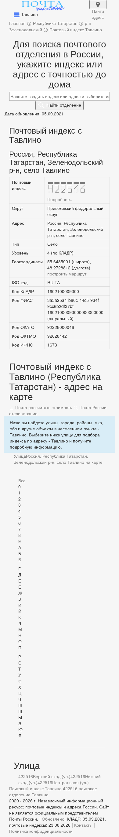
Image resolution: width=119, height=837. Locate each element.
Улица (20, 456)
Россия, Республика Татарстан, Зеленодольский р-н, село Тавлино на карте (58, 459)
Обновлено (53, 819)
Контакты (83, 825)
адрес (98, 8)
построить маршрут (66, 274)
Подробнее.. (59, 199)
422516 (25, 776)
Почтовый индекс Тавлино (35, 788)
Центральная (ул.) (70, 782)
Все (22, 480)
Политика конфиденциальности (41, 831)
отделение (63, 105)
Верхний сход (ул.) (51, 776)
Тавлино (40, 794)
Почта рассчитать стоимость (43, 407)
